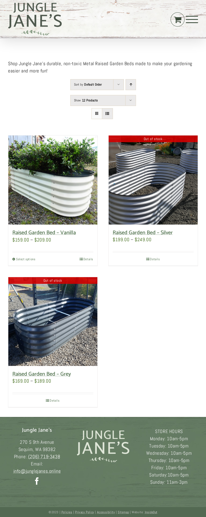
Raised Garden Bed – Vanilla (44, 232)
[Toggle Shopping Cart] (178, 19)
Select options (25, 259)
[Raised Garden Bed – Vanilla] (52, 180)
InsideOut (151, 512)
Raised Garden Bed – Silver (143, 232)
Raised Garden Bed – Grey (41, 374)
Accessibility (106, 512)
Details (88, 259)
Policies (66, 512)
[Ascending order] (131, 84)
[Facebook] (37, 481)
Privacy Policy (84, 512)
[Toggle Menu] (192, 19)
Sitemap (123, 512)
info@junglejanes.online (37, 471)
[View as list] (107, 113)
